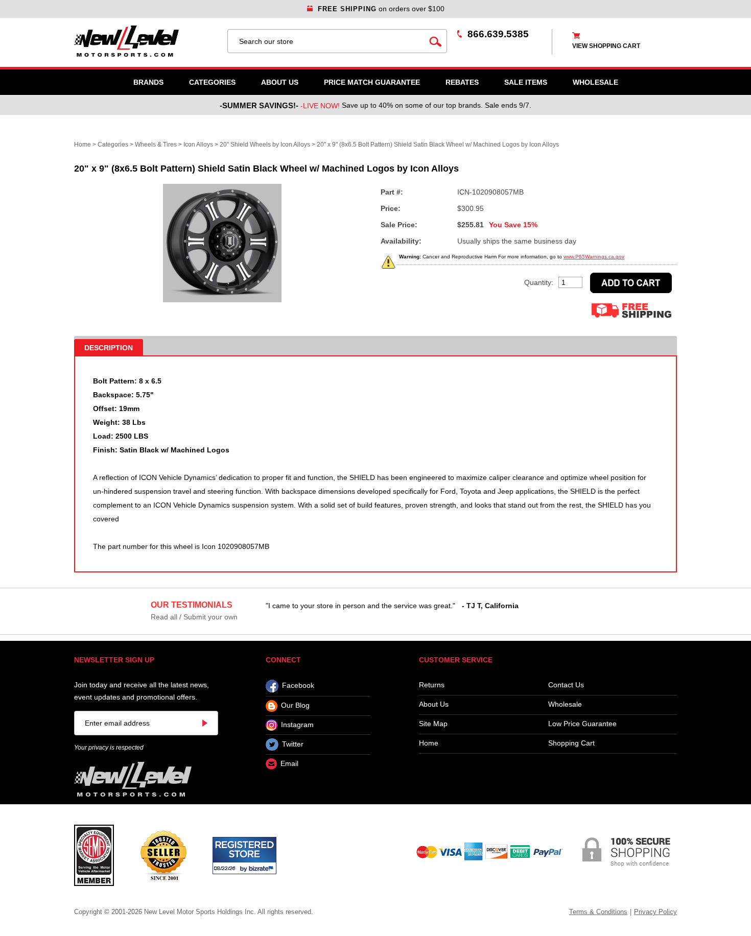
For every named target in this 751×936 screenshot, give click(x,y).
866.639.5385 (498, 34)
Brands (148, 82)
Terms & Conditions (598, 912)
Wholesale (565, 704)
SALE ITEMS (525, 82)
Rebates (462, 82)
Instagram (297, 725)
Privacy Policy (655, 912)
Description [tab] (108, 348)
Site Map (433, 724)
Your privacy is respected (109, 747)
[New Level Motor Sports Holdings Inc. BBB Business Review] (163, 855)
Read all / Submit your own (194, 617)
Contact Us (566, 685)
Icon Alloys (198, 144)
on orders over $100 (381, 9)
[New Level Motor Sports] (145, 41)
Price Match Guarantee (372, 82)
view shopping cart (606, 46)
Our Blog (295, 706)
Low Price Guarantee (582, 724)
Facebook (298, 686)
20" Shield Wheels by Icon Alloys (265, 144)
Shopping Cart (571, 743)
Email (289, 764)
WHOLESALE (595, 82)
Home (82, 144)
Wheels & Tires (156, 144)
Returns (431, 685)
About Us (279, 82)
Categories (212, 82)
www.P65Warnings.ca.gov (594, 256)
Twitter (292, 744)
